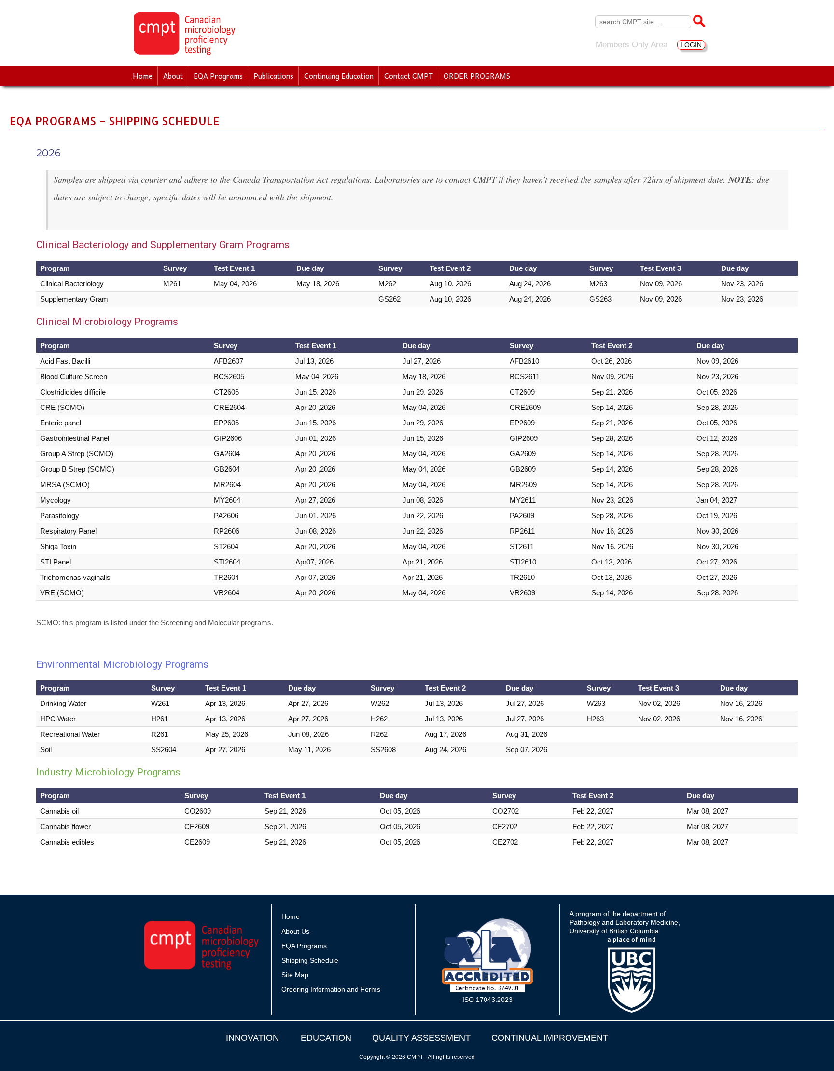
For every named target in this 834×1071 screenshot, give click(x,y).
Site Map (294, 975)
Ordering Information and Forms (330, 989)
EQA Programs (218, 76)
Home (143, 76)
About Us (295, 931)
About (173, 76)
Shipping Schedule (309, 960)
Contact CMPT (408, 76)
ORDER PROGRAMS (477, 76)
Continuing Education (339, 76)
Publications (273, 76)
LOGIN (691, 45)
